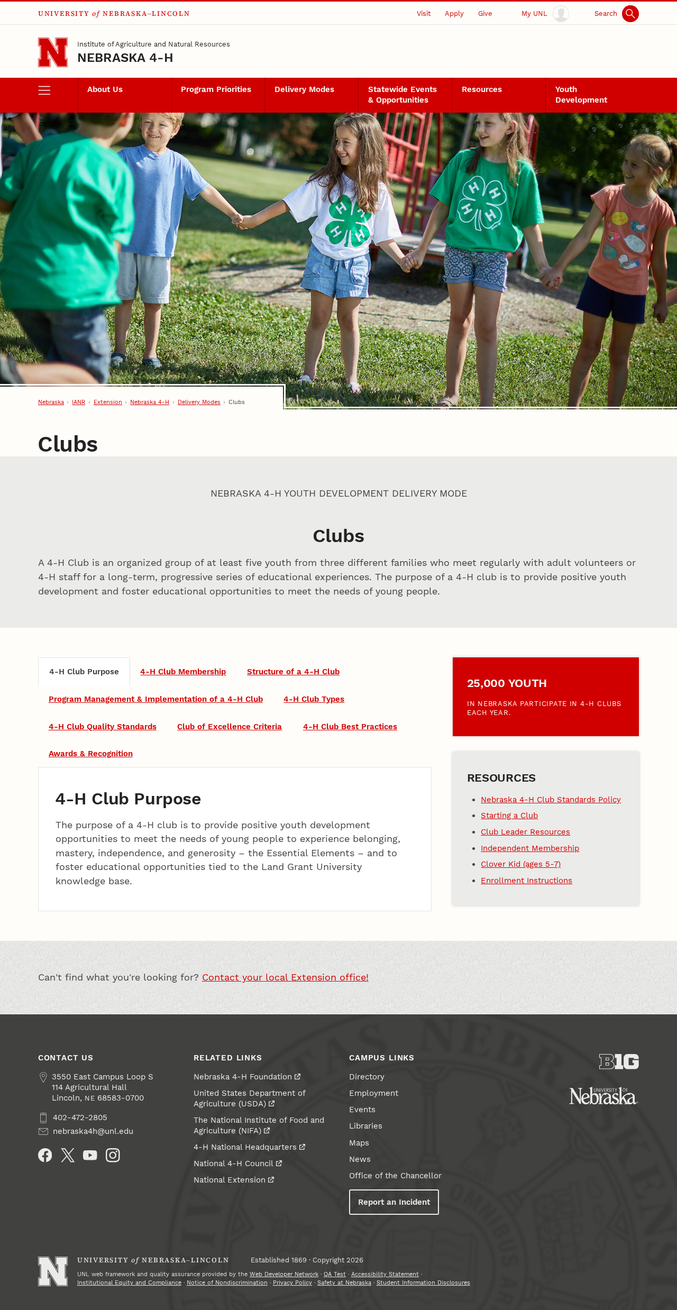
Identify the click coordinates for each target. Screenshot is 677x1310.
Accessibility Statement (385, 1274)
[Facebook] (45, 1155)
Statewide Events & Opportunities (402, 95)
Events (362, 1109)
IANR (78, 402)
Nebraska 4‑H (125, 57)
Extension (108, 402)
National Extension (230, 1180)
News (360, 1159)
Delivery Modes (304, 89)
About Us (105, 89)
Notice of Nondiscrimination (227, 1282)
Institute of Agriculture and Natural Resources (153, 44)
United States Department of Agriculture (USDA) (249, 1098)
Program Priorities (216, 89)
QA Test (335, 1274)
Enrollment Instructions (526, 880)
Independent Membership (530, 848)
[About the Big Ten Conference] (619, 1062)
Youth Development (581, 95)
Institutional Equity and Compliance (129, 1282)
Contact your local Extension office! (285, 977)
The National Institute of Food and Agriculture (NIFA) (259, 1125)
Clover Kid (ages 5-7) (521, 864)
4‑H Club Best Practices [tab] (350, 726)
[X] (68, 1155)
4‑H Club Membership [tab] (183, 671)
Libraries (365, 1126)
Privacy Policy (292, 1282)
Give (485, 13)
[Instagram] (113, 1155)
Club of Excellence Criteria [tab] (229, 726)
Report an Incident (394, 1202)
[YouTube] (90, 1155)
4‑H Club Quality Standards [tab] (103, 726)
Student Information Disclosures (423, 1282)
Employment (373, 1093)
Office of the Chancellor (395, 1175)
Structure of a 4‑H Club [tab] (293, 671)
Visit (424, 13)
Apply (454, 13)
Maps (359, 1143)
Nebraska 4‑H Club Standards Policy (551, 799)
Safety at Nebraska (344, 1282)
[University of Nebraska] (604, 1095)
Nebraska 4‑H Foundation (243, 1077)
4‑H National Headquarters (245, 1147)
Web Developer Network (284, 1274)
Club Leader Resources (525, 832)
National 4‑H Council (233, 1163)
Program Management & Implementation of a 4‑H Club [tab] (156, 699)
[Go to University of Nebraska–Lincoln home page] (53, 52)
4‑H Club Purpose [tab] (84, 671)
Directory (367, 1077)
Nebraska (51, 402)
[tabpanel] (235, 839)
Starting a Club (509, 815)
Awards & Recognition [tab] (91, 753)
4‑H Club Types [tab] (313, 699)
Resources (482, 89)
